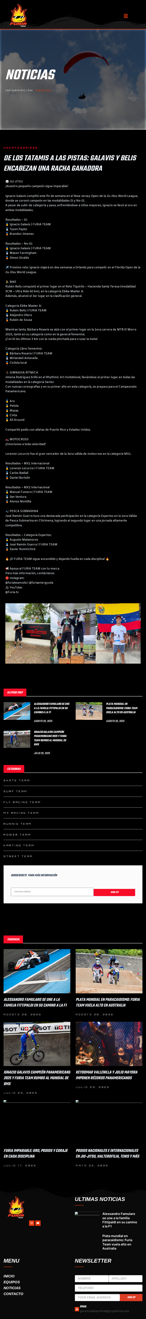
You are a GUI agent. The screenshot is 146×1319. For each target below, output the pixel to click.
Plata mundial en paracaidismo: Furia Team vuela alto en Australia (121, 708)
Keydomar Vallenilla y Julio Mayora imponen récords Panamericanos (106, 1075)
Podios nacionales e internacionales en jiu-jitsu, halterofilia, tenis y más (107, 1154)
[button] (125, 16)
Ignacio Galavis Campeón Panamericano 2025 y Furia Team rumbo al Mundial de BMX (50, 738)
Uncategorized (21, 147)
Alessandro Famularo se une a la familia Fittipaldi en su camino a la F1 (51, 708)
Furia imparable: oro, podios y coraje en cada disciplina (35, 1154)
